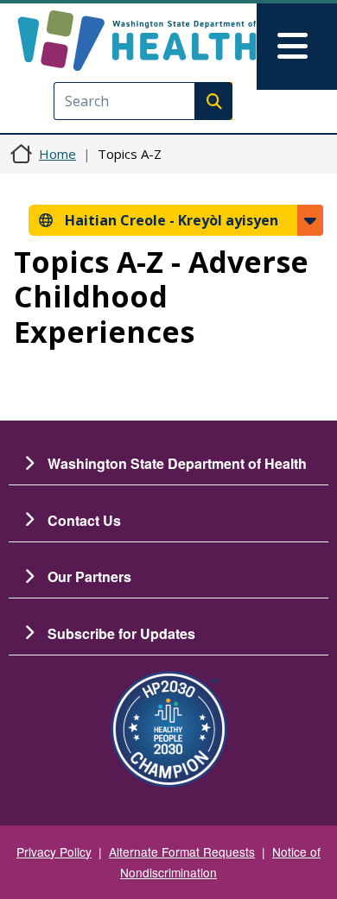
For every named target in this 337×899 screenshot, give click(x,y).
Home (57, 153)
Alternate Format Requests (182, 851)
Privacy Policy (54, 851)
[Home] (137, 40)
